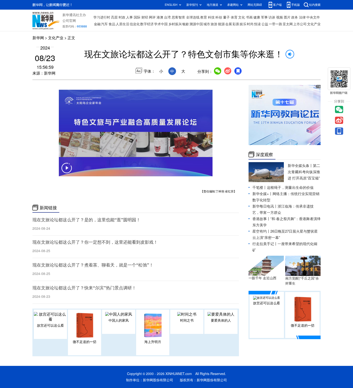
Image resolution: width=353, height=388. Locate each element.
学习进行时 (101, 17)
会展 (228, 24)
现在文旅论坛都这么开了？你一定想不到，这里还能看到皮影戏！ (95, 242)
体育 (234, 17)
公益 (265, 24)
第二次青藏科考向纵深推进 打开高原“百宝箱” (304, 172)
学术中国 (161, 24)
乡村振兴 (175, 24)
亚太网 (288, 24)
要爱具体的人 (221, 320)
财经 (144, 17)
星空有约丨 (261, 231)
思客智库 (178, 17)
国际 (137, 17)
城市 (206, 24)
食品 (112, 24)
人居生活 (122, 24)
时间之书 (187, 320)
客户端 (277, 4)
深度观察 (264, 154)
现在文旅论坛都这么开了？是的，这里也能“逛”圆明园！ (86, 219)
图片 (287, 17)
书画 (249, 17)
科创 (218, 17)
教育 (203, 17)
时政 (122, 17)
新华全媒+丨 (262, 194)
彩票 (235, 24)
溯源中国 (196, 24)
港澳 (160, 17)
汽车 (104, 24)
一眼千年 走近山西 (262, 278)
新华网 (38, 38)
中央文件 (313, 17)
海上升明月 (152, 341)
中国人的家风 (119, 320)
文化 (241, 17)
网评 (152, 17)
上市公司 (300, 24)
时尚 (250, 24)
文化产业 (314, 24)
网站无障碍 (255, 4)
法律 (302, 17)
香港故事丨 (261, 219)
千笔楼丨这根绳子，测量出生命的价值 (283, 187)
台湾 (167, 17)
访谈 (271, 17)
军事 (264, 17)
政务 (294, 17)
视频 (279, 17)
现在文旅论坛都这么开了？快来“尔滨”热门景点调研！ (84, 288)
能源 (221, 24)
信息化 (135, 24)
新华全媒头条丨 (300, 165)
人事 (129, 17)
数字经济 (147, 24)
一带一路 (275, 24)
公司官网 (69, 20)
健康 (256, 17)
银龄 (185, 24)
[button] (67, 171)
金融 (97, 24)
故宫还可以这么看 (50, 325)
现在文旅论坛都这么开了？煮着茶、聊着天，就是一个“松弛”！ (92, 265)
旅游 (214, 24)
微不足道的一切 (84, 341)
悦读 (257, 24)
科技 (211, 17)
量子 (226, 17)
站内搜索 (315, 4)
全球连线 (193, 17)
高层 (114, 17)
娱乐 (243, 24)
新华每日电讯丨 (265, 206)
